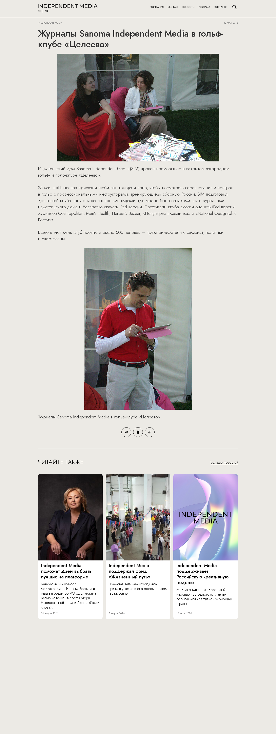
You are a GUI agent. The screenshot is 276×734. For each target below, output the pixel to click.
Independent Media (68, 6)
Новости (188, 7)
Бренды (173, 7)
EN (46, 11)
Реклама (204, 7)
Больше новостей (224, 462)
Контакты (220, 7)
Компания (157, 7)
